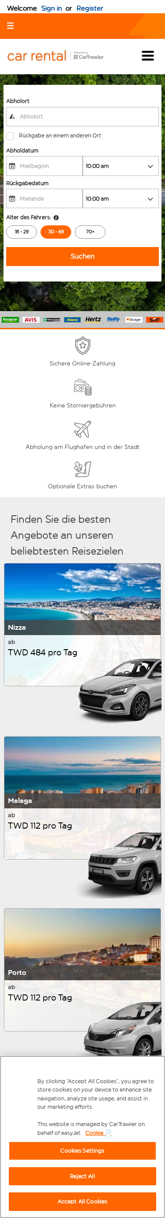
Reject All (82, 1176)
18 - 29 (22, 232)
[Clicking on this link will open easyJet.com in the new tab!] (62, 56)
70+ (90, 232)
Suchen (83, 256)
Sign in (51, 8)
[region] (82, 1137)
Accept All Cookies (82, 1201)
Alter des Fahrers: (28, 217)
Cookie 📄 (98, 1133)
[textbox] (82, 116)
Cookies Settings (82, 1150)
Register (90, 8)
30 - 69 (56, 232)
